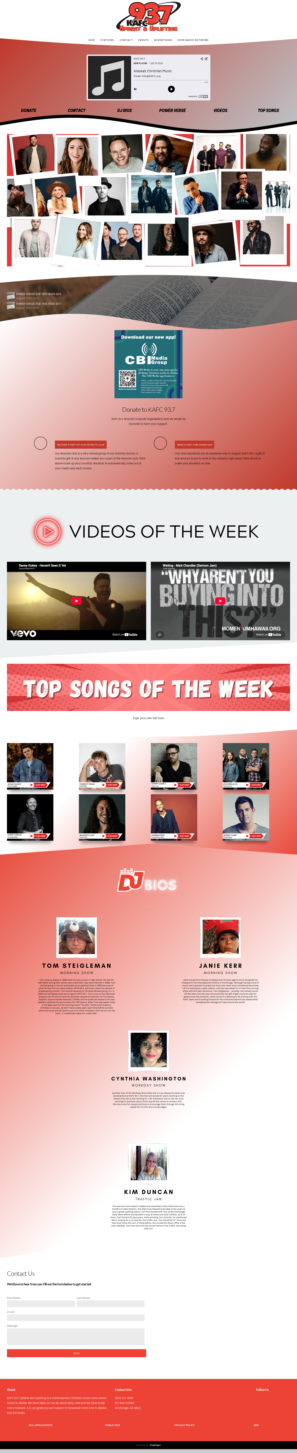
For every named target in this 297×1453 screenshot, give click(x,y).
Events (143, 39)
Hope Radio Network (193, 39)
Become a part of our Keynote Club (80, 444)
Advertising (163, 39)
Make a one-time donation (194, 444)
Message (12, 1326)
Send (76, 1353)
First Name (14, 1298)
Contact (126, 39)
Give (91, 39)
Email (10, 1312)
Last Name (83, 1298)
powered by (148, 1445)
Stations (107, 39)
